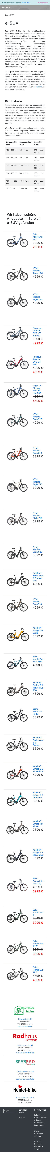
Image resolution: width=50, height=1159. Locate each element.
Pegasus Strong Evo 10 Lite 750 (37, 389)
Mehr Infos (26, 3)
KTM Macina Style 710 (37, 515)
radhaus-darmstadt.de (25, 1053)
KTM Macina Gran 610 (37, 450)
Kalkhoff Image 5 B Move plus (38, 852)
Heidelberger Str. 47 (25, 1045)
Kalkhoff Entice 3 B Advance (38, 795)
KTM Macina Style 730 (37, 297)
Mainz (36, 1131)
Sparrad (37, 1136)
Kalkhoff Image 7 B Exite (38, 630)
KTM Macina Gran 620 (37, 549)
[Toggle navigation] (47, 8)
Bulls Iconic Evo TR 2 (38, 970)
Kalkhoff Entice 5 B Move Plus (38, 769)
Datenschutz (39, 1123)
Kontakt (22, 1117)
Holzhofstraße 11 (25, 1019)
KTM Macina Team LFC (38, 270)
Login (6, 1111)
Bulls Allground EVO (37, 237)
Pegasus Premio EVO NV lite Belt (37, 332)
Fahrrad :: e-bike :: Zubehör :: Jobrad (40, 1117)
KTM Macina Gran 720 (37, 416)
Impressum (38, 1125)
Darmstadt (38, 1134)
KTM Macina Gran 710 (37, 601)
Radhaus (6, 7)
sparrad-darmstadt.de (25, 1079)
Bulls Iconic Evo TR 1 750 (38, 659)
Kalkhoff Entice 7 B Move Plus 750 (38, 686)
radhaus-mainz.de (25, 1027)
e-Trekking (38, 87)
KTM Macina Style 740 (37, 482)
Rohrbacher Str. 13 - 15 (25, 1097)
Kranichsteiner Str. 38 (25, 1071)
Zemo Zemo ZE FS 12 (37, 711)
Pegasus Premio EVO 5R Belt (37, 360)
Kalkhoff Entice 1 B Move (38, 824)
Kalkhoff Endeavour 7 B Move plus (38, 577)
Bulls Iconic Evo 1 (38, 912)
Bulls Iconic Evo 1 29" (38, 943)
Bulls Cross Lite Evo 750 (38, 881)
